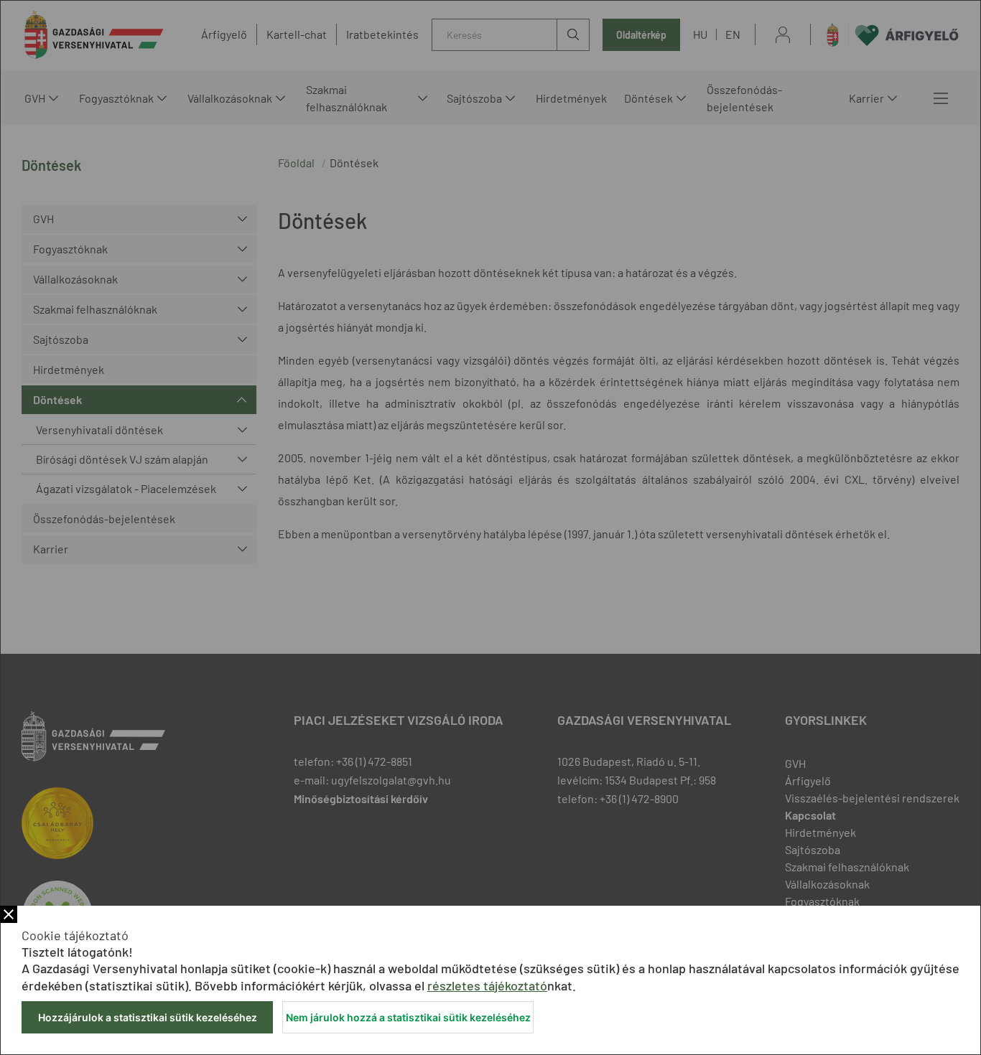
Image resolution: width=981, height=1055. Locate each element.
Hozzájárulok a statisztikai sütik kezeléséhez (147, 1017)
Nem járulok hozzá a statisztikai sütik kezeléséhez (408, 1017)
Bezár (8, 914)
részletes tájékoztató (487, 985)
